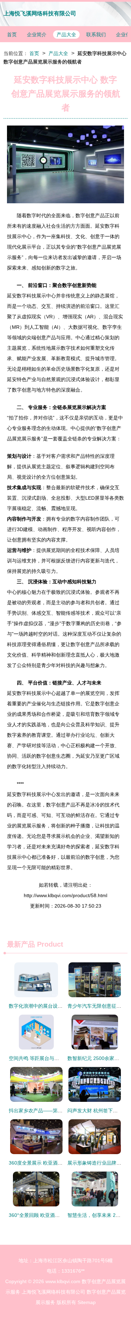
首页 (12, 34)
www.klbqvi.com (62, 1281)
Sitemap (87, 1302)
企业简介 (36, 34)
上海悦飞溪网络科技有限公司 (39, 13)
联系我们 (96, 34)
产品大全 (66, 34)
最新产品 (21, 944)
